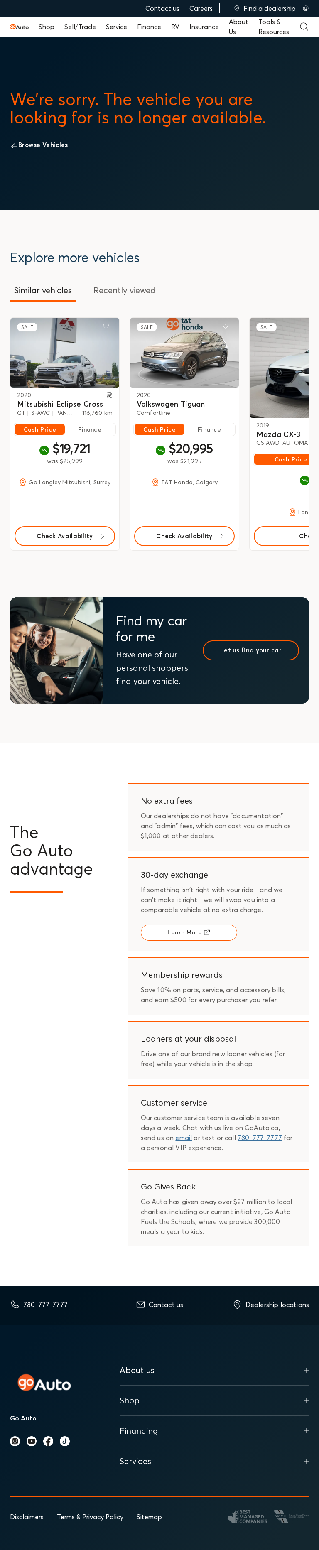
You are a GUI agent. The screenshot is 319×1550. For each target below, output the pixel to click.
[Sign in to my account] (305, 8)
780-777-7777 (260, 1137)
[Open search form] (304, 27)
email (183, 1137)
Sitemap (149, 1517)
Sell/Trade (80, 26)
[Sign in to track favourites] (108, 328)
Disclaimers (27, 1517)
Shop (46, 26)
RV (175, 26)
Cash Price (40, 429)
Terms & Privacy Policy (90, 1517)
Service (116, 26)
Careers (201, 8)
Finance (149, 26)
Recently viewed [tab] (124, 290)
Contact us (162, 8)
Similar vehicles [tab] (43, 290)
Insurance (204, 26)
